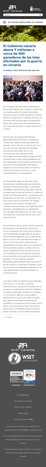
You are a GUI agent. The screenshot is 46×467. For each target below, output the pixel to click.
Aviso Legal (23, 413)
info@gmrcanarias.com (31, 430)
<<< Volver (7, 317)
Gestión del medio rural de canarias (25, 22)
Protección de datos (23, 401)
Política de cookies (23, 407)
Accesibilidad (23, 395)
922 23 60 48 (19, 436)
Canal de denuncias (22, 419)
